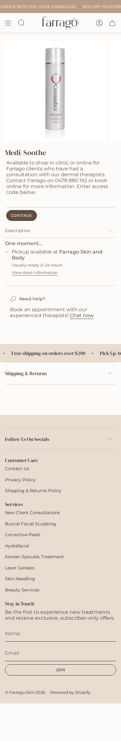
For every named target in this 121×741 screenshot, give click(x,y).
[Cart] (112, 23)
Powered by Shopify (70, 692)
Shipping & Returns (26, 373)
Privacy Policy (20, 480)
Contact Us (17, 468)
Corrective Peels (22, 534)
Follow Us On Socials (27, 439)
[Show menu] (8, 23)
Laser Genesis (19, 568)
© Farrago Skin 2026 (25, 692)
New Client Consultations (32, 512)
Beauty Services (22, 590)
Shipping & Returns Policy (33, 490)
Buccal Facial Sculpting (30, 524)
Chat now (82, 315)
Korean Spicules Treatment (34, 556)
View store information (35, 272)
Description (17, 230)
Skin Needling (20, 579)
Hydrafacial (17, 546)
